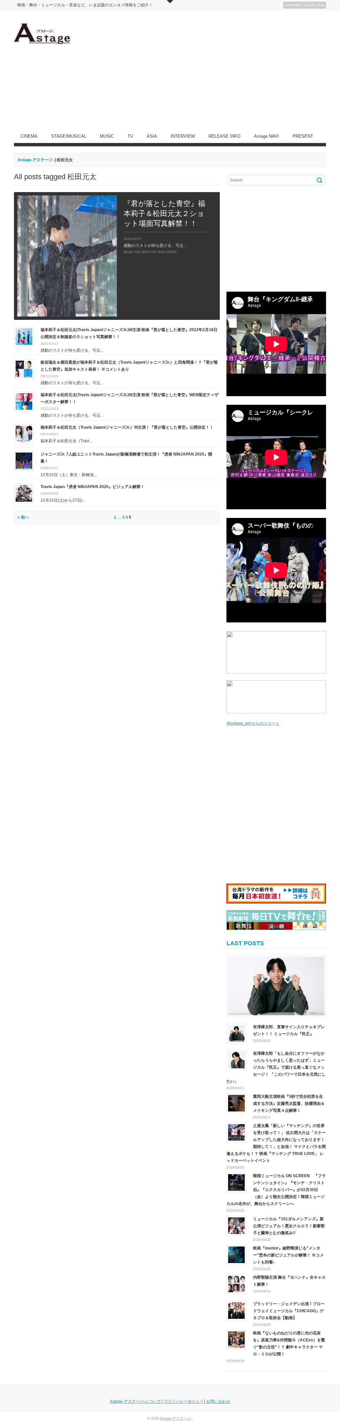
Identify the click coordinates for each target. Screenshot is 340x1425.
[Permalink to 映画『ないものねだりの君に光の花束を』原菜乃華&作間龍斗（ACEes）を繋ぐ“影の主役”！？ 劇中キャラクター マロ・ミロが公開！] (236, 1339)
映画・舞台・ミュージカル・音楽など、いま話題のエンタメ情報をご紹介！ (85, 5)
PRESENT (303, 136)
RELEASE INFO (224, 136)
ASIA (152, 136)
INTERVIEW (183, 136)
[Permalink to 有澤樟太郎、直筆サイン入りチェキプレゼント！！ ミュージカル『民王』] (276, 986)
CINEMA (29, 136)
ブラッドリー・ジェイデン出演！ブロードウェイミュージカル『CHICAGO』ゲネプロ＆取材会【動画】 (289, 1311)
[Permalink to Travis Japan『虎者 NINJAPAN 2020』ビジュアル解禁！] (24, 493)
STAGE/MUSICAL (68, 136)
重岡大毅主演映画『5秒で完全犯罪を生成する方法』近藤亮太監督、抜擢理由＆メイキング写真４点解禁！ (289, 1103)
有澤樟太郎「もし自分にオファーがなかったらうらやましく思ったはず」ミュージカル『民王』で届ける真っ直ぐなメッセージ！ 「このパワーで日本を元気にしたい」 (276, 1067)
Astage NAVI (266, 136)
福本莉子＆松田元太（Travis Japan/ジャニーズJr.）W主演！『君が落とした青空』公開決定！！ (127, 427)
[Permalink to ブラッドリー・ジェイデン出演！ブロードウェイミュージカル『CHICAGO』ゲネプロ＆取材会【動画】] (236, 1310)
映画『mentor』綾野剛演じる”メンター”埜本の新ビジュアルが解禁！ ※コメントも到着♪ (288, 1255)
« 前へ (23, 517)
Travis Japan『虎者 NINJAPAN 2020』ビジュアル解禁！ (92, 486)
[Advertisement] (205, 70)
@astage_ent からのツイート (253, 723)
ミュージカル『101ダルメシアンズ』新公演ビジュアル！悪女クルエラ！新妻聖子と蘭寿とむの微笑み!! (289, 1226)
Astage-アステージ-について (135, 1401)
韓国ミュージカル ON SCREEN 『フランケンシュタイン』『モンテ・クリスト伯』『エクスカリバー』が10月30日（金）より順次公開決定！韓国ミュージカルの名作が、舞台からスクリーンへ (276, 1190)
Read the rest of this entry (150, 252)
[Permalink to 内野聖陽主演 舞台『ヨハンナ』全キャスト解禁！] (236, 1284)
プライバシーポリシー (184, 1401)
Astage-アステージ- (36, 160)
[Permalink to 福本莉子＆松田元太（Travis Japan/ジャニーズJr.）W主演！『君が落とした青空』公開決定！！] (24, 433)
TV (130, 136)
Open (170, 1)
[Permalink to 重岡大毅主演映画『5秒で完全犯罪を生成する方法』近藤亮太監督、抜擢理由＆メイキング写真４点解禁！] (236, 1103)
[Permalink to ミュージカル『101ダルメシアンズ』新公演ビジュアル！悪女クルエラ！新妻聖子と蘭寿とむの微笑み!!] (236, 1225)
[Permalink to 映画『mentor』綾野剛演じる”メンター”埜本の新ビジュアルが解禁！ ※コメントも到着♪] (236, 1254)
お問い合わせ (218, 1401)
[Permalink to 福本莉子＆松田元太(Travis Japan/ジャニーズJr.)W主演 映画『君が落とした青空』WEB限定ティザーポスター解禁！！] (24, 401)
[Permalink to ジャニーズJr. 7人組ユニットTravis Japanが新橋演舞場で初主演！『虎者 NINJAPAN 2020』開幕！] (24, 460)
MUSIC (107, 136)
